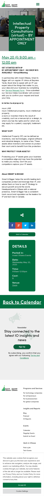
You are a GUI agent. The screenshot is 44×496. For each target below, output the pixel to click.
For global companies (31, 402)
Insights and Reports (31, 408)
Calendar (26, 430)
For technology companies (32, 393)
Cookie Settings (22, 491)
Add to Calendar (22, 234)
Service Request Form (14, 90)
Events (26, 425)
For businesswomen (30, 399)
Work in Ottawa (29, 443)
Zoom (14, 285)
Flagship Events (29, 433)
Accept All (22, 485)
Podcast (26, 416)
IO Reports (27, 419)
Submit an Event (29, 436)
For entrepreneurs (29, 396)
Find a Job (27, 447)
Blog (25, 413)
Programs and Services (32, 388)
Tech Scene (27, 450)
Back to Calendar (22, 302)
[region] (22, 474)
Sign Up (22, 346)
